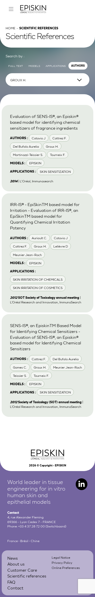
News (12, 558)
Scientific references (26, 575)
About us (16, 563)
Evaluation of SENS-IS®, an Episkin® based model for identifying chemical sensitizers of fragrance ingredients (45, 122)
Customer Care (22, 570)
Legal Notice (61, 557)
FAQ (11, 582)
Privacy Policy (62, 562)
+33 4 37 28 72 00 (31, 526)
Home (10, 28)
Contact (15, 587)
